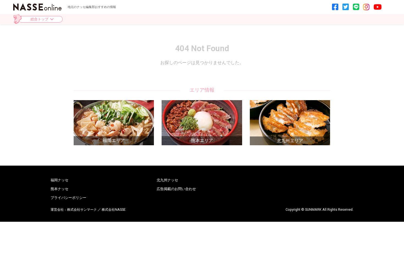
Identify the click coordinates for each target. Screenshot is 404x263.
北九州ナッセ (167, 180)
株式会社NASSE (114, 209)
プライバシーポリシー (68, 197)
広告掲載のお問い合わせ (176, 189)
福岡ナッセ (59, 180)
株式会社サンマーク (82, 209)
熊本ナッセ (59, 189)
